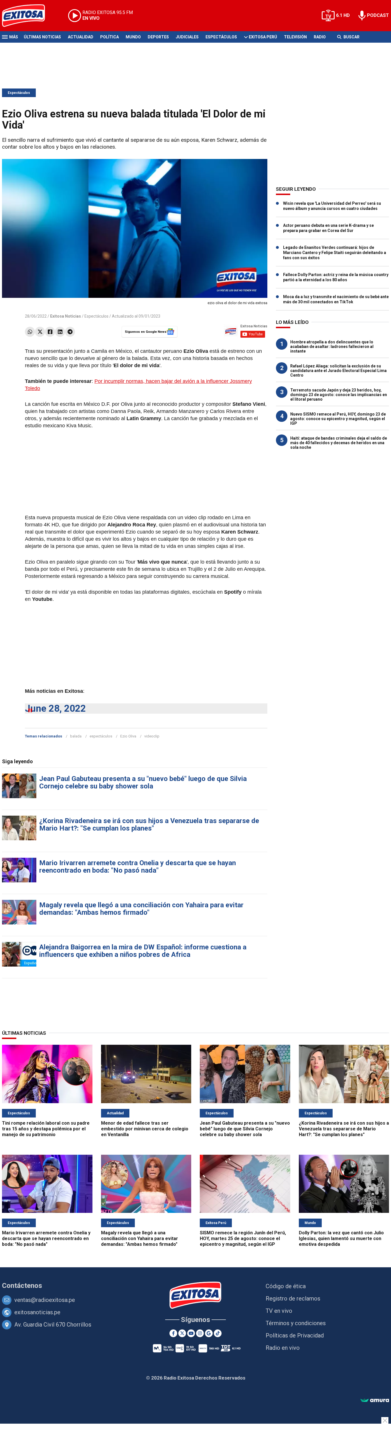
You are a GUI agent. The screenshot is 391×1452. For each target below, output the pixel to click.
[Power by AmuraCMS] (374, 1400)
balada (76, 736)
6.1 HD (343, 15)
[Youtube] (191, 1333)
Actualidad (80, 37)
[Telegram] (70, 332)
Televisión (295, 37)
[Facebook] (50, 332)
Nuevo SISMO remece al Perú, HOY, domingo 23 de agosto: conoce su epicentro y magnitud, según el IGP (338, 419)
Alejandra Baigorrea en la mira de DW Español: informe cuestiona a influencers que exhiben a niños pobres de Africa (142, 951)
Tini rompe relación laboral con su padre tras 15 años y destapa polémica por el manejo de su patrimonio (46, 1128)
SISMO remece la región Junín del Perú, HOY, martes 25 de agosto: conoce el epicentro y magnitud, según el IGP (243, 1238)
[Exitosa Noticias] (28, 15)
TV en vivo (279, 1310)
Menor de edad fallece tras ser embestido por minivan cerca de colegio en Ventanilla (144, 1128)
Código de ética (286, 1286)
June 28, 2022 (55, 708)
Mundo (133, 37)
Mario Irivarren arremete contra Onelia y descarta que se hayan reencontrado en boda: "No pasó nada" (137, 866)
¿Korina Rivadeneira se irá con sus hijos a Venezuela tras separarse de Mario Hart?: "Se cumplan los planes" (149, 824)
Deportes (158, 37)
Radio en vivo (283, 1347)
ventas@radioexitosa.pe (44, 1299)
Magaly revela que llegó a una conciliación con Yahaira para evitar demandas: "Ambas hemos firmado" (141, 908)
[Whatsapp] (30, 332)
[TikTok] (218, 1333)
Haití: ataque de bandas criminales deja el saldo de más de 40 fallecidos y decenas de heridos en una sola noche (338, 443)
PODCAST (378, 15)
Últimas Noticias (42, 37)
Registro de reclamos (293, 1298)
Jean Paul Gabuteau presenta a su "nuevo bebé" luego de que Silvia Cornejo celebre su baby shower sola (143, 782)
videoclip (151, 736)
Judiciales (187, 37)
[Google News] (209, 1333)
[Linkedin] (60, 332)
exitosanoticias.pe (37, 1312)
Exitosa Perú (263, 37)
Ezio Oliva (128, 736)
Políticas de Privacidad (295, 1335)
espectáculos (101, 736)
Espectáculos (221, 37)
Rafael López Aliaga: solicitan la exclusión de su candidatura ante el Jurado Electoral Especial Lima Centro (338, 370)
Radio (320, 37)
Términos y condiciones (296, 1323)
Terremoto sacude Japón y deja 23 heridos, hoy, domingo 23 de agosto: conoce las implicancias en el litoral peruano (338, 395)
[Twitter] (40, 332)
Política (109, 37)
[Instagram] (200, 1333)
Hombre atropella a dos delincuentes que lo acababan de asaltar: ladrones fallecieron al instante (332, 346)
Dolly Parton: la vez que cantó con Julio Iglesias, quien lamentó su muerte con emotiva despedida (341, 1238)
